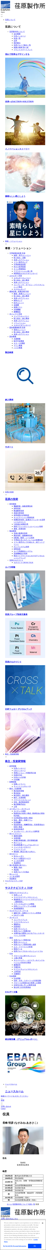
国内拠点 (17, 43)
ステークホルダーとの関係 (24, 904)
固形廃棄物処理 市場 (17, 327)
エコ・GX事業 (19, 343)
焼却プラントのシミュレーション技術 (28, 526)
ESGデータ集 (19, 915)
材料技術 (17, 508)
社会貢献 (12, 976)
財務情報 (12, 782)
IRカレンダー (19, 856)
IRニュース (13, 874)
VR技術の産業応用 (21, 524)
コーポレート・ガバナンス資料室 (26, 831)
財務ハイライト (20, 784)
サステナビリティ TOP (19, 887)
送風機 (16, 305)
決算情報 (17, 838)
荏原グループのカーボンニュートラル (28, 951)
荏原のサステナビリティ (18, 893)
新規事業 (12, 336)
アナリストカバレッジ (22, 800)
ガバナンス (13, 917)
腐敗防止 (17, 924)
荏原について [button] (10, 20)
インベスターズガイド (22, 847)
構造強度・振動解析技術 (23, 535)
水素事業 (17, 339)
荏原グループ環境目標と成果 (25, 944)
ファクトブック (20, 849)
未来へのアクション (21, 260)
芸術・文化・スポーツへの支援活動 (27, 980)
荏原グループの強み (21, 872)
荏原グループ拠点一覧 (22, 45)
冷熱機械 (17, 309)
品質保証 (17, 926)
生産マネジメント (20, 929)
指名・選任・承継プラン (23, 820)
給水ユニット (19, 303)
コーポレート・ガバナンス (19, 809)
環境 (11, 938)
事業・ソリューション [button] (13, 241)
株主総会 (17, 793)
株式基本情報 (19, 791)
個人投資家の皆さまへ (18, 865)
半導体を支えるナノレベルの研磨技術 (28, 540)
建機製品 (17, 312)
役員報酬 (17, 822)
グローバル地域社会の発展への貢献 (27, 983)
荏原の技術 (11, 499)
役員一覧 (17, 38)
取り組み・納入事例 (21, 280)
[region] (23, 1235)
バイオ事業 (18, 348)
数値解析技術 (19, 511)
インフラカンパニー (21, 316)
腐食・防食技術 (20, 529)
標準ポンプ (18, 300)
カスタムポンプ (20, 289)
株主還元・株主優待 (21, 795)
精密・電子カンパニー (22, 255)
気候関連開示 (19, 908)
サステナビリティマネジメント (26, 897)
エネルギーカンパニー (22, 278)
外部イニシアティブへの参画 (25, 906)
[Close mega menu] (6, 22)
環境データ (18, 949)
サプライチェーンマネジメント (26, 969)
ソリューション (20, 323)
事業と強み (18, 867)
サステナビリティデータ (18, 911)
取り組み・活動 (20, 258)
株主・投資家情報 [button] (12, 754)
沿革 (15, 41)
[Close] (42, 1223)
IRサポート (13, 854)
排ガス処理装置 (20, 267)
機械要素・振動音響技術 (23, 506)
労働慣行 (17, 974)
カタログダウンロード (22, 325)
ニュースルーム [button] (11, 1084)
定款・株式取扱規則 (21, 802)
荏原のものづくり (16, 560)
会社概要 (17, 34)
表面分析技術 (19, 513)
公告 (15, 806)
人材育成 (17, 971)
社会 (11, 953)
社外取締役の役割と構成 (23, 818)
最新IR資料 (18, 836)
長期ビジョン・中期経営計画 (25, 773)
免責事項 (17, 863)
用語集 (16, 870)
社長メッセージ (20, 36)
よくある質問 (19, 861)
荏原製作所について (17, 31)
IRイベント (18, 843)
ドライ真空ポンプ (20, 262)
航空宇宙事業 (19, 341)
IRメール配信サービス (22, 858)
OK (35, 1246)
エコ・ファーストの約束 (23, 947)
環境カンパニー (20, 330)
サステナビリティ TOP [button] (14, 881)
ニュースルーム (14, 1091)
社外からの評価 (20, 777)
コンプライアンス (20, 920)
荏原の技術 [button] (9, 492)
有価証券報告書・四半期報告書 (26, 840)
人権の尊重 (18, 958)
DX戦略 (17, 779)
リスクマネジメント (21, 922)
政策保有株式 (19, 829)
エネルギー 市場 (15, 276)
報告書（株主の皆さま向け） (25, 852)
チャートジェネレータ (22, 786)
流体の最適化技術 (20, 533)
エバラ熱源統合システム (23, 551)
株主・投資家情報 (15, 761)
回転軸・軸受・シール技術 (24, 538)
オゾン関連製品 (20, 269)
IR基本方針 (18, 775)
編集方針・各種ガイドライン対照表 (27, 913)
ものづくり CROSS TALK (23, 562)
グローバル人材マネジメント (25, 956)
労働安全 (17, 967)
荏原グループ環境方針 (22, 940)
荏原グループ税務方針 (22, 931)
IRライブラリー (15, 834)
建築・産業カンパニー (22, 294)
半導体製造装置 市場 (17, 253)
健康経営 (17, 965)
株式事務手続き (20, 804)
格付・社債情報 (20, 797)
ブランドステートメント (23, 50)
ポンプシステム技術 (21, 547)
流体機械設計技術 (20, 553)
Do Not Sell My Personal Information (14, 1246)
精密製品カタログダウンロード (26, 273)
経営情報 (12, 766)
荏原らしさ (18, 895)
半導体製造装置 (20, 264)
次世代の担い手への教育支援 (25, 985)
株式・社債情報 (15, 788)
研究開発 (12, 504)
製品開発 (12, 531)
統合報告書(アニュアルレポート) (26, 845)
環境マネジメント (20, 942)
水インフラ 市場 (15, 314)
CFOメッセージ (20, 770)
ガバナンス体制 (20, 811)
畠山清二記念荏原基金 (22, 987)
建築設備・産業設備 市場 (19, 291)
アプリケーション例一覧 (23, 271)
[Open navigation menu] (2, 14)
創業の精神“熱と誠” (21, 47)
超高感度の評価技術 (21, 515)
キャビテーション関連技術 (24, 517)
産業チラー (18, 307)
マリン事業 (18, 345)
